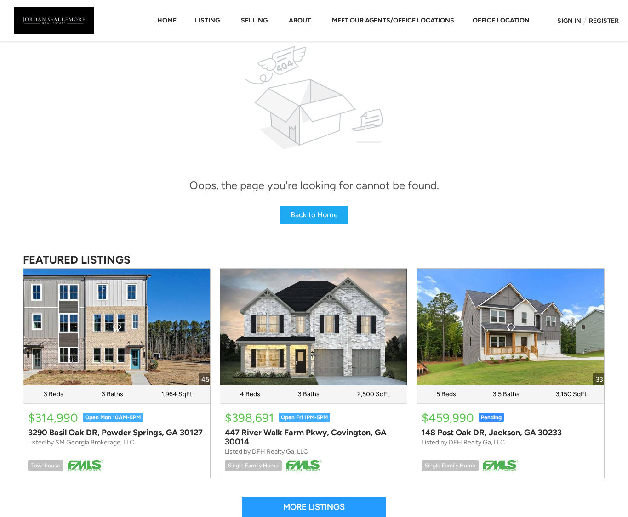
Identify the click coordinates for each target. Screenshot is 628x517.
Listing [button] (207, 20)
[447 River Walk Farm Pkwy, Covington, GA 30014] (313, 327)
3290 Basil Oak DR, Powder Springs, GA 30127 (115, 432)
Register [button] (604, 21)
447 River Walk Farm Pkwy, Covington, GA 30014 (306, 437)
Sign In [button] (569, 21)
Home (167, 20)
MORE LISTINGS (314, 507)
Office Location (501, 20)
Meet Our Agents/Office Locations (393, 20)
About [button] (300, 20)
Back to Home (314, 214)
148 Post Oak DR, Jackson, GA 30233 (492, 432)
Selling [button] (254, 20)
